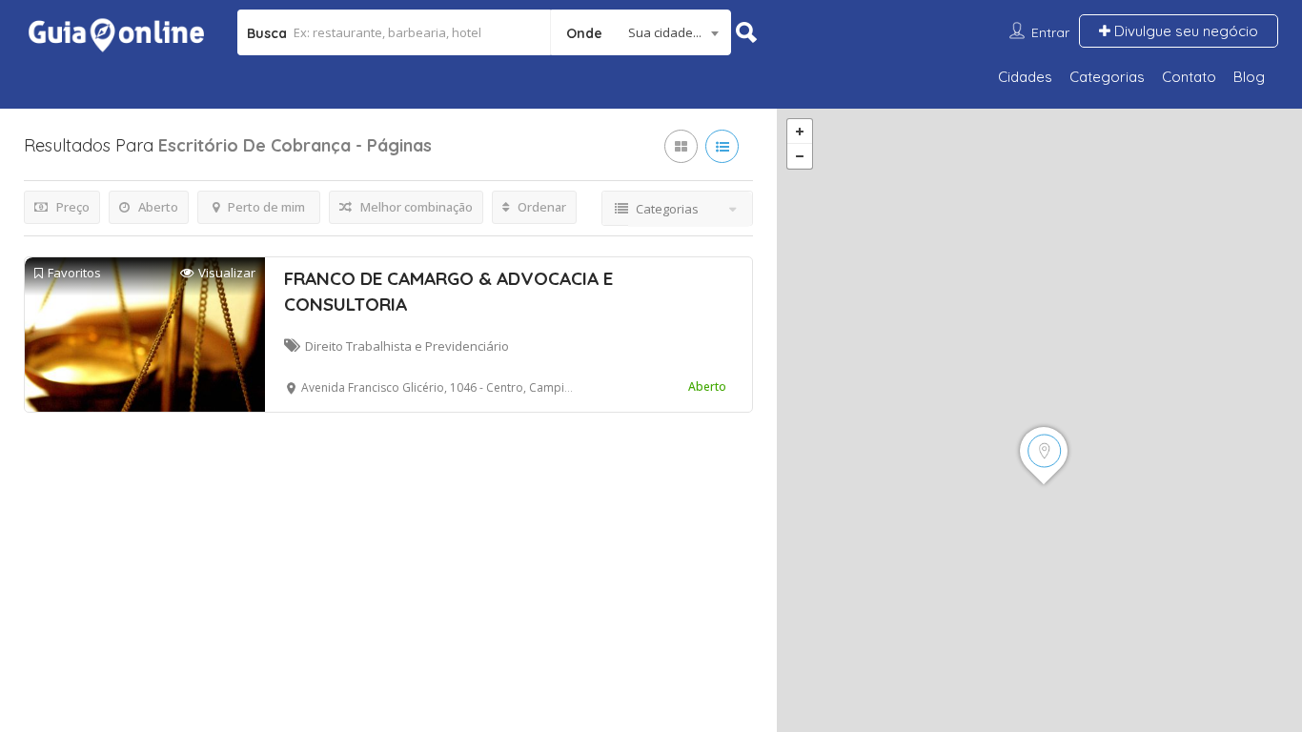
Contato (1189, 77)
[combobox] (641, 32)
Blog (1249, 77)
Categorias (1107, 77)
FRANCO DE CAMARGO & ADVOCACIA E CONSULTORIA (448, 291)
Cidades (1025, 77)
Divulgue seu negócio (1184, 31)
